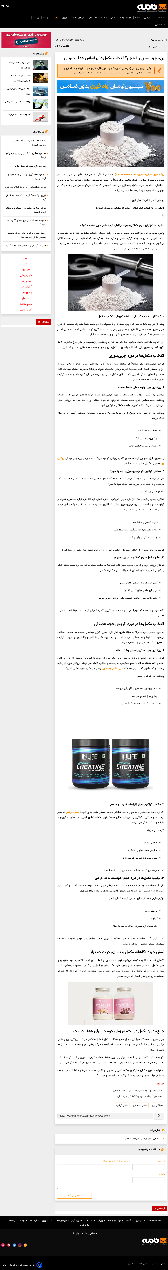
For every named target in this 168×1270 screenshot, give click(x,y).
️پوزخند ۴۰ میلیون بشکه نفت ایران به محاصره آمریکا (28, 143)
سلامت (104, 17)
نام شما (161, 1161)
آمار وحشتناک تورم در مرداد (19, 115)
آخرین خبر (26, 287)
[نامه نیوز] (152, 8)
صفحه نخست (159, 17)
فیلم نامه (55, 17)
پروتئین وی (157, 1105)
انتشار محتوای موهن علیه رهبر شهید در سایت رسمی (137, 1091)
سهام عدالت (26, 304)
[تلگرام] (56, 47)
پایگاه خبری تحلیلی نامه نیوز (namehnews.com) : (139, 175)
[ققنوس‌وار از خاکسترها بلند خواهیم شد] (40, 65)
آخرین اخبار (26, 310)
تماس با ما (90, 1233)
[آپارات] (3, 1245)
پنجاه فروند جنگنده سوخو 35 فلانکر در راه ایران (139, 1096)
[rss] (25, 1245)
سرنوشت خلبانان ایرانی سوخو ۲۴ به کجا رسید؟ (26, 222)
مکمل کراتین (72, 812)
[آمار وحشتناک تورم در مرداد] (40, 117)
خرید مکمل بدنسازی (112, 668)
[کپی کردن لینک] (158, 1116)
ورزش (113, 17)
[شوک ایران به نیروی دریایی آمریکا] (40, 91)
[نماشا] (9, 1245)
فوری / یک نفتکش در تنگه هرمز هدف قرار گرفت (25, 197)
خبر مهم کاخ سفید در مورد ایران (30, 166)
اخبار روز (26, 269)
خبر (26, 264)
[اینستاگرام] (19, 1245)
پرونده (45, 17)
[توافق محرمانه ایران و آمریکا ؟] (40, 104)
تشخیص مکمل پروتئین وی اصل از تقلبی (142, 1139)
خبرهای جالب (78, 17)
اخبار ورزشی (26, 275)
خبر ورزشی (26, 281)
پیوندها (36, 17)
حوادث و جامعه (125, 17)
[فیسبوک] (59, 47)
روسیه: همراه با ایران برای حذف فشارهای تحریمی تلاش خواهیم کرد (26, 235)
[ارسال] (67, 47)
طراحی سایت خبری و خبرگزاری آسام (19, 1265)
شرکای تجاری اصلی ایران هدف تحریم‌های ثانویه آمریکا (25, 210)
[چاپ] (64, 47)
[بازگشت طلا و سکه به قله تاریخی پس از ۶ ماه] (40, 78)
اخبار (26, 258)
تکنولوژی (66, 17)
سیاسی (147, 17)
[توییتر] (61, 47)
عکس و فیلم (93, 17)
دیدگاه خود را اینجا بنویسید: (116, 1161)
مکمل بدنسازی (140, 1105)
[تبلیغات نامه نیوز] (110, 86)
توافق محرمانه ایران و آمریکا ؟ (18, 102)
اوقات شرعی (160, 25)
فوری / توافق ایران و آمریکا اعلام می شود (25, 187)
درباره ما (77, 1233)
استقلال (26, 298)
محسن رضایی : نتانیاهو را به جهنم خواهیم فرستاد (25, 155)
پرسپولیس (26, 292)
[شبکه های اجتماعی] (2, 6)
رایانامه (161, 1174)
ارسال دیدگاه (74, 1196)
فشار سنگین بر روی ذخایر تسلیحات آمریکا (25, 246)
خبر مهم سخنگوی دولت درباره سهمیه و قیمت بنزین (27, 176)
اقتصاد (138, 17)
